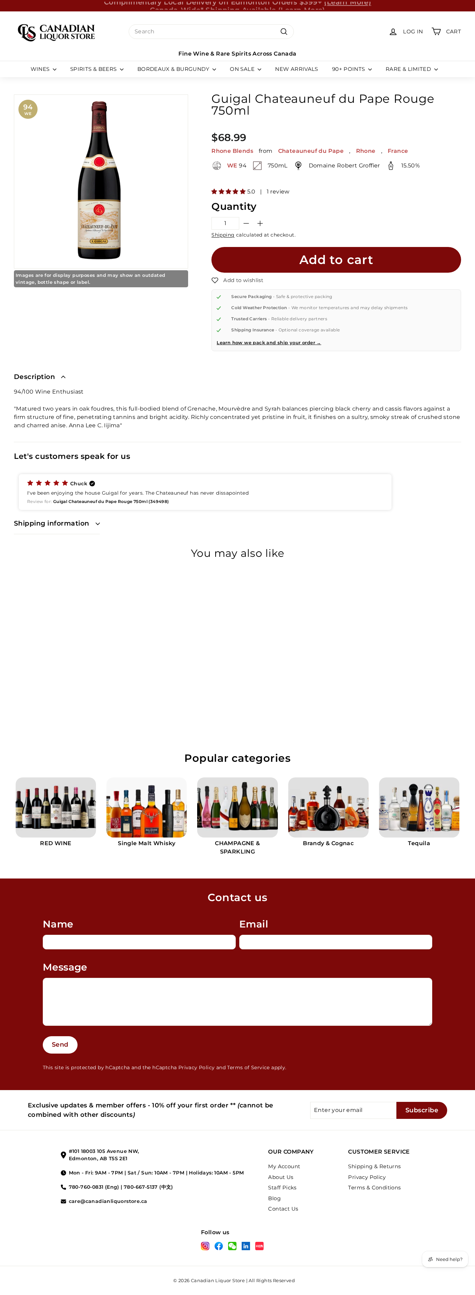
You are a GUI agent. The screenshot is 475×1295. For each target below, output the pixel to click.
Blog (274, 1198)
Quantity (233, 206)
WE (232, 165)
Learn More (301, 5)
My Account (284, 1166)
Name (58, 924)
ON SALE (243, 69)
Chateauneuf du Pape (311, 151)
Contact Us (283, 1208)
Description (34, 377)
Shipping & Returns (374, 1166)
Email (253, 924)
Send (60, 1044)
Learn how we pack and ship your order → (269, 342)
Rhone (366, 151)
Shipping (222, 235)
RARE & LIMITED (409, 69)
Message (65, 967)
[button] (237, 280)
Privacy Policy (196, 1067)
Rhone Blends (232, 151)
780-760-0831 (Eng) (94, 1187)
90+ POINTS (349, 69)
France (398, 151)
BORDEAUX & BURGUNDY (174, 69)
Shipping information (51, 523)
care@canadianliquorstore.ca (108, 1201)
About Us (280, 1177)
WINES (41, 69)
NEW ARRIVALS (296, 69)
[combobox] (211, 31)
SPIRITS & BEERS (94, 69)
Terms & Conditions (374, 1187)
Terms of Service (248, 1067)
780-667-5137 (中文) (148, 1187)
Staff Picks (282, 1187)
